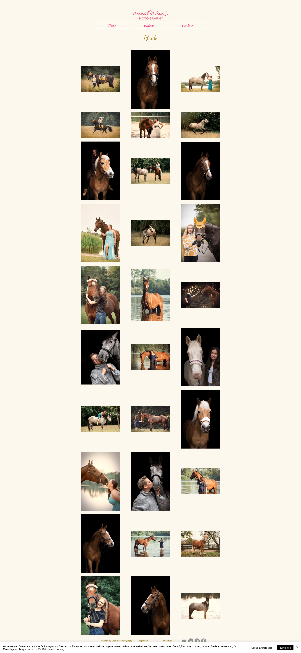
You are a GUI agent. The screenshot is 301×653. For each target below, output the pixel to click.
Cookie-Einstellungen (261, 647)
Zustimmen (285, 647)
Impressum (143, 640)
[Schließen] (297, 647)
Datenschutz (167, 640)
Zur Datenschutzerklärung (51, 649)
